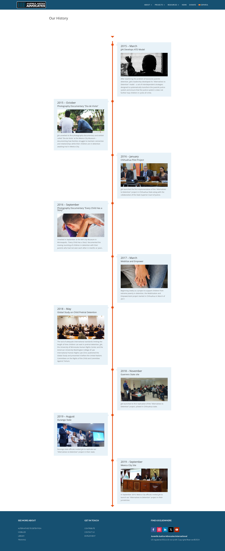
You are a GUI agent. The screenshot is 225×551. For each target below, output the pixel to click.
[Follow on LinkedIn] (165, 529)
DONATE (192, 5)
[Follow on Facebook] (153, 529)
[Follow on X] (171, 529)
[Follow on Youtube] (176, 529)
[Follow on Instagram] (159, 529)
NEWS (184, 5)
